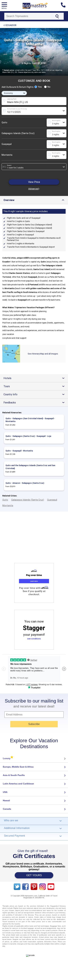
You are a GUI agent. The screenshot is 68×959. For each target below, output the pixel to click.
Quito (4, 122)
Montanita (7, 155)
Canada (7, 809)
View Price (34, 181)
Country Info (35, 394)
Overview (34, 200)
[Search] (57, 16)
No (48, 86)
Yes (40, 86)
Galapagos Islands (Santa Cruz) (18, 133)
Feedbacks (35, 402)
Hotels (35, 378)
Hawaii (6, 800)
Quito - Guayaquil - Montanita (19, 451)
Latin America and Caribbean (18, 783)
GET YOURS (34, 875)
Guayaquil (7, 144)
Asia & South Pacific (14, 775)
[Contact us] (64, 5)
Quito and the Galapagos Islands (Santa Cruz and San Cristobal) (30, 466)
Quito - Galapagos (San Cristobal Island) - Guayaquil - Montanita (30, 419)
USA (5, 792)
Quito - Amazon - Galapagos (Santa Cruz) (25, 483)
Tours (35, 386)
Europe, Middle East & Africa (18, 766)
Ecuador (11, 25)
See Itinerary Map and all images (43, 353)
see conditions (34, 638)
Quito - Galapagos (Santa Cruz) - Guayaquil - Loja (28, 436)
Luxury (8, 758)
